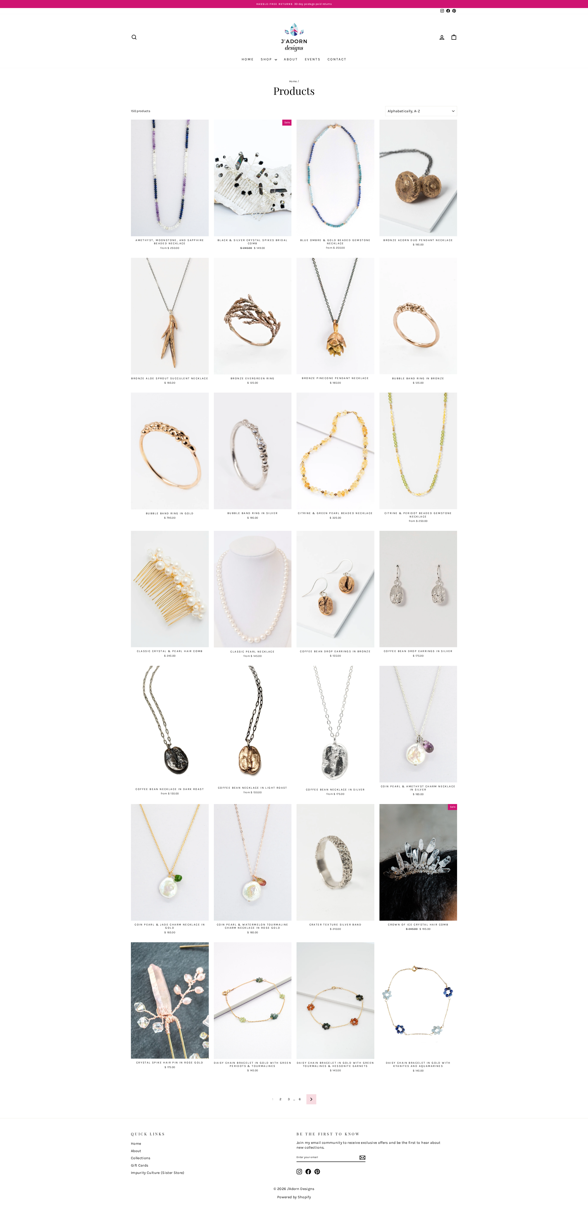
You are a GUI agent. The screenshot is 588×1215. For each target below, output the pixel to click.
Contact (337, 59)
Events (313, 59)
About (291, 59)
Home (248, 59)
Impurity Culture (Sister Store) (157, 1172)
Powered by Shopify (294, 1197)
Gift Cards (139, 1165)
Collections (140, 1158)
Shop (267, 59)
